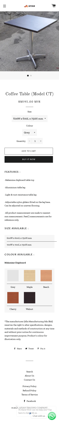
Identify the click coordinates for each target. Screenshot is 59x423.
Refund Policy (29, 390)
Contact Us (29, 379)
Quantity (21, 141)
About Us (29, 375)
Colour (29, 125)
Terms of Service (29, 394)
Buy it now (28, 159)
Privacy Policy (29, 386)
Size (29, 111)
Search (29, 371)
